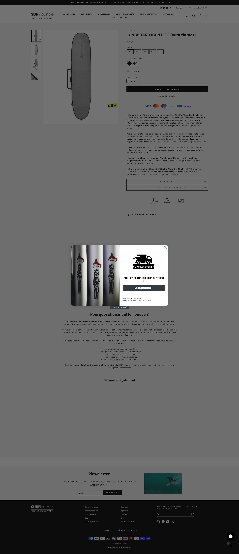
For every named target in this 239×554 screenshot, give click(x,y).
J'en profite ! (144, 287)
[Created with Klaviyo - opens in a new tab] (119, 307)
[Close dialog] (165, 247)
